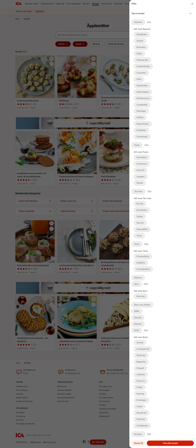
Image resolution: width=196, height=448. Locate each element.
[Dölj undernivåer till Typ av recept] (191, 13)
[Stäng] (192, 3)
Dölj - (149, 22)
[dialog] (162, 224)
